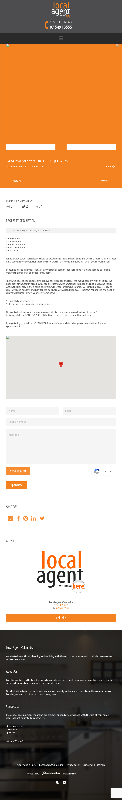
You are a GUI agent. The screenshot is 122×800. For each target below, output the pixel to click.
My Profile (61, 617)
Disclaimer (88, 765)
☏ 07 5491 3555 (14, 741)
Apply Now (16, 485)
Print (108, 166)
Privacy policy (73, 765)
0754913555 (62, 605)
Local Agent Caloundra (51, 765)
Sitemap (100, 765)
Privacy (105, 471)
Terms (111, 471)
